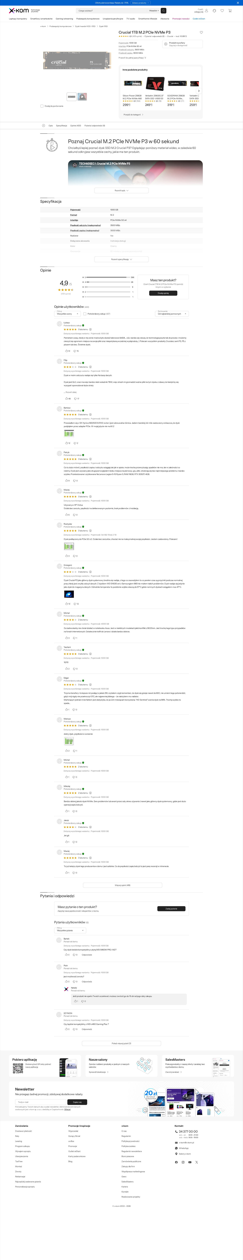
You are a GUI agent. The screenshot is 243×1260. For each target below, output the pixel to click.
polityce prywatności (126, 641)
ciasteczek (97, 618)
